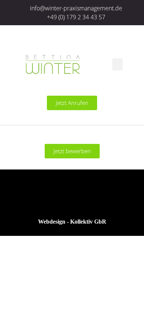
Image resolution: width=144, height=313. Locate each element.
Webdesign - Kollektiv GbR (72, 221)
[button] (117, 64)
